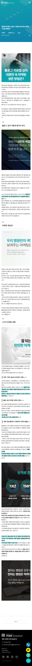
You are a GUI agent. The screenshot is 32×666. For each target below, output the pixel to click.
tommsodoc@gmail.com (11, 644)
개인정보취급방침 (5, 650)
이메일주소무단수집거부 (6, 652)
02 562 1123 (6, 642)
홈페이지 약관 (4, 648)
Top (28, 661)
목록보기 (16, 621)
